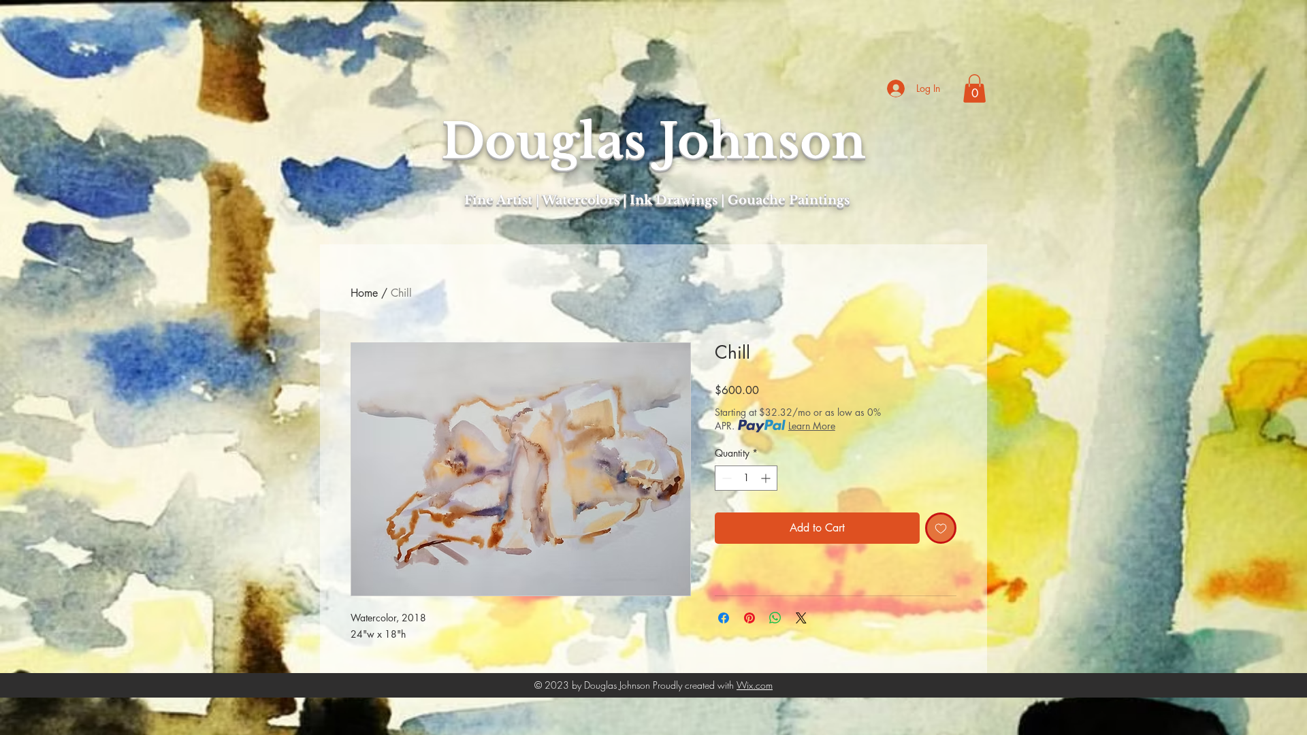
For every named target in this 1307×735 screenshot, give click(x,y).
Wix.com (755, 685)
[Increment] (766, 478)
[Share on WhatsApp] (775, 618)
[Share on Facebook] (723, 618)
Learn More (811, 425)
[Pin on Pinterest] (749, 618)
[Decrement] (725, 478)
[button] (974, 88)
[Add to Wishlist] (940, 528)
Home (364, 293)
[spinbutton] (746, 478)
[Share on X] (801, 618)
